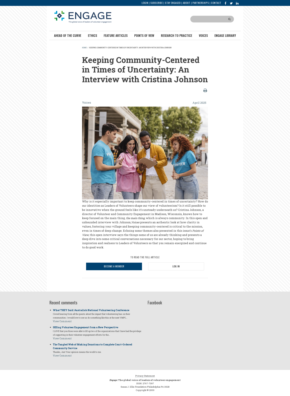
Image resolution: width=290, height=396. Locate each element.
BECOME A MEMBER (114, 266)
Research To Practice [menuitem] (176, 35)
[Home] (82, 16)
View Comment (62, 321)
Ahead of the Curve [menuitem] (67, 35)
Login (145, 3)
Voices (86, 102)
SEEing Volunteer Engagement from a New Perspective (85, 327)
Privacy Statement (145, 375)
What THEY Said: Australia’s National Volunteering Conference (91, 310)
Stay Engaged (173, 3)
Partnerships (200, 3)
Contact (216, 3)
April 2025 (199, 102)
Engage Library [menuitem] (225, 35)
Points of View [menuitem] (144, 35)
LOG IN (176, 266)
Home (84, 48)
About (186, 3)
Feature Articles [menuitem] (116, 35)
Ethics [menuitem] (92, 35)
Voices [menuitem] (203, 35)
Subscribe (156, 3)
